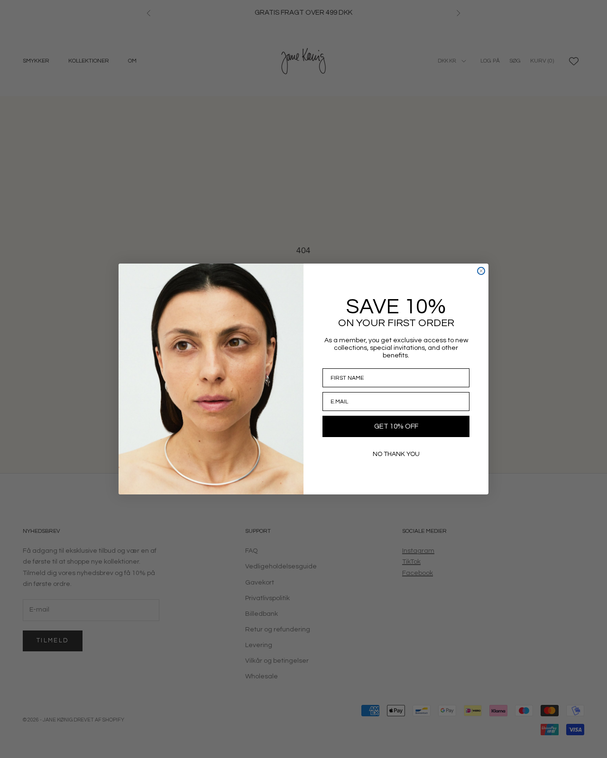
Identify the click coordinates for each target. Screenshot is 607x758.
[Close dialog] (481, 270)
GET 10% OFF (396, 426)
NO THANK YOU (396, 454)
